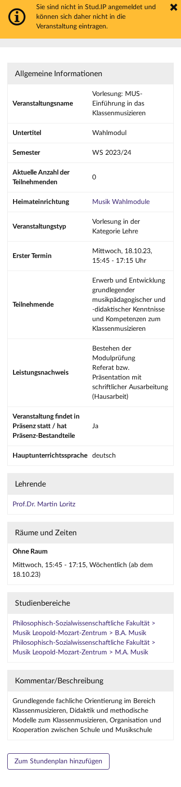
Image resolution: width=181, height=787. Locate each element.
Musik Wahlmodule (121, 202)
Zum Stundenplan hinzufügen (58, 761)
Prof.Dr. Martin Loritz (44, 504)
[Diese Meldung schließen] (174, 7)
